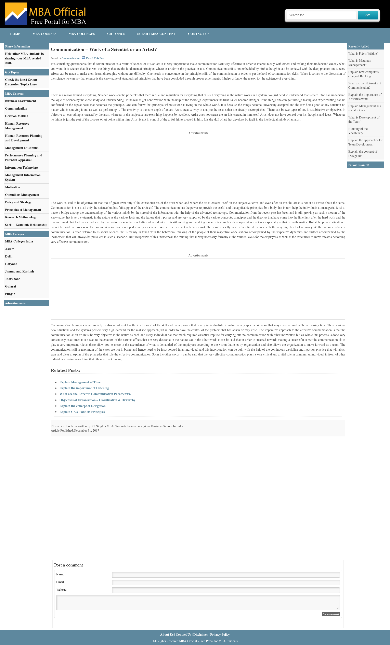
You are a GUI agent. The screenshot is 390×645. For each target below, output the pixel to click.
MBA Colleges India (19, 241)
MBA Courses (44, 33)
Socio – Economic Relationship (26, 224)
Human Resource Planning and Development (23, 137)
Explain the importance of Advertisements (364, 96)
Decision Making (16, 115)
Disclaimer (200, 634)
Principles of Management (23, 209)
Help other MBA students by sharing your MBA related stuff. (24, 58)
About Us (166, 634)
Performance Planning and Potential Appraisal (23, 157)
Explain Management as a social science (364, 108)
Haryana (11, 263)
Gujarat (10, 286)
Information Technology (21, 167)
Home (15, 33)
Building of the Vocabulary (358, 130)
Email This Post (95, 58)
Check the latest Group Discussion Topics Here (21, 81)
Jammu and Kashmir (19, 271)
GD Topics (116, 33)
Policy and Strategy (18, 202)
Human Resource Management (17, 125)
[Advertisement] (173, 166)
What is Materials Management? (359, 62)
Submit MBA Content (156, 33)
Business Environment (20, 100)
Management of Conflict (21, 147)
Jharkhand (13, 278)
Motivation (12, 187)
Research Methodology (21, 217)
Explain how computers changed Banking (363, 74)
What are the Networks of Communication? (364, 85)
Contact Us (198, 33)
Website (61, 589)
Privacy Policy (220, 634)
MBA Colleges (82, 33)
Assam (9, 248)
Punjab (10, 293)
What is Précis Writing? (363, 53)
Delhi (8, 256)
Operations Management (22, 194)
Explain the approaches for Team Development (365, 142)
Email (60, 582)
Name (60, 574)
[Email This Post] (83, 58)
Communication (71, 58)
